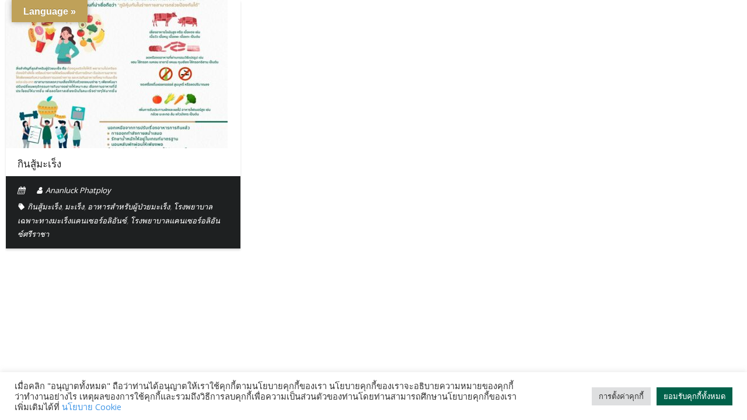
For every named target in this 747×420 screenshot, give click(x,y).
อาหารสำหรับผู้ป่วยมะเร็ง (129, 206)
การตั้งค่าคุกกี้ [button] (621, 396)
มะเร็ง (74, 206)
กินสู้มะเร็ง (39, 164)
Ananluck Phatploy (78, 190)
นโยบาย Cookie (91, 406)
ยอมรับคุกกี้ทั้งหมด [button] (694, 396)
